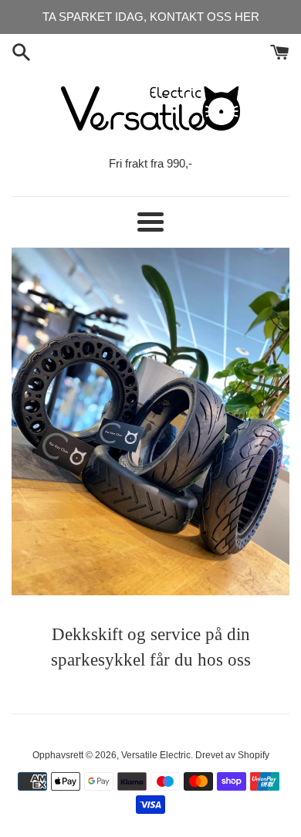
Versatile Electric (156, 755)
